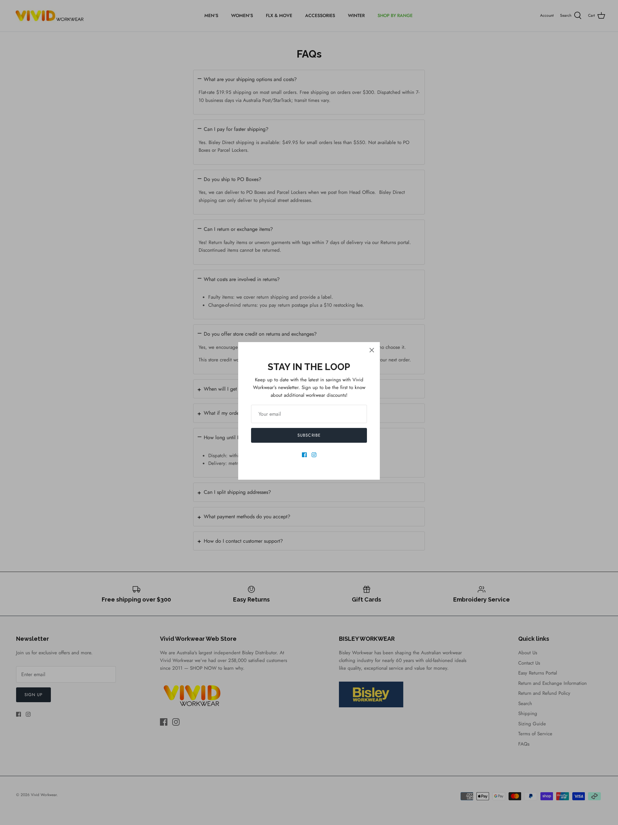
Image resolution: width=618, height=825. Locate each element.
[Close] (372, 350)
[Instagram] (314, 454)
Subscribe (308, 435)
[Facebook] (304, 454)
